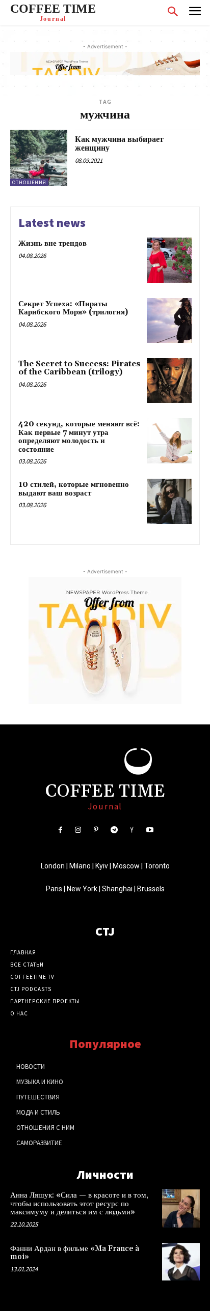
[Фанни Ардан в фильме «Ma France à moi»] (181, 1261)
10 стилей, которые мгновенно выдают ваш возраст (73, 489)
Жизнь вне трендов (52, 243)
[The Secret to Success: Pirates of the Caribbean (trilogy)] (169, 380)
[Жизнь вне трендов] (169, 260)
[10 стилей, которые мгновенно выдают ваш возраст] (169, 501)
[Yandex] (131, 830)
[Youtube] (149, 830)
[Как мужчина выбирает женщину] (38, 158)
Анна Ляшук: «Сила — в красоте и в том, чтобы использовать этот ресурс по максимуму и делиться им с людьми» (79, 1203)
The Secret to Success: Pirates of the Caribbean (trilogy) (79, 368)
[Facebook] (60, 830)
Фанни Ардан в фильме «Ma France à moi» (74, 1253)
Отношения (29, 182)
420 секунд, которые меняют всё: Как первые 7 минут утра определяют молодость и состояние (79, 436)
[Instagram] (78, 830)
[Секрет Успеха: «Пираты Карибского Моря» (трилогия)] (169, 320)
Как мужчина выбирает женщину (119, 144)
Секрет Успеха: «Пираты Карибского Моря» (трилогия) (73, 308)
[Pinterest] (96, 830)
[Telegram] (114, 830)
